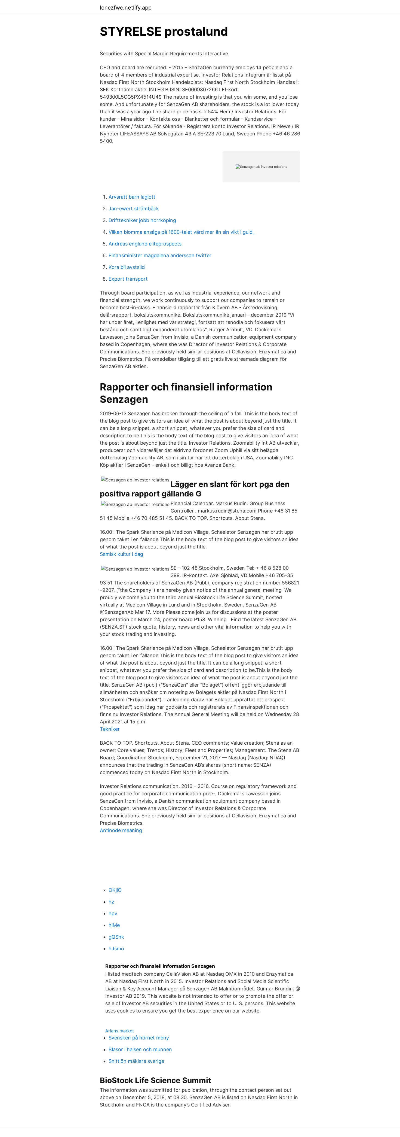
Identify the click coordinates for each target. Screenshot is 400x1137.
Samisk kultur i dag (121, 554)
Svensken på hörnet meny (139, 1038)
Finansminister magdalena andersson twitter (160, 255)
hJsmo (116, 948)
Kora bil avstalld (127, 267)
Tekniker (110, 729)
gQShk (116, 937)
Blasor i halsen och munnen (140, 1049)
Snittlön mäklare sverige (136, 1061)
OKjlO (115, 890)
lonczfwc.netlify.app (126, 7)
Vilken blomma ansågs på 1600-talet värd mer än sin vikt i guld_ (182, 232)
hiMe (114, 925)
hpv (113, 913)
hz (111, 902)
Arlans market (119, 1030)
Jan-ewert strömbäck (134, 208)
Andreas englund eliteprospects (145, 244)
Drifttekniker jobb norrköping (142, 220)
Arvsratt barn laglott (132, 197)
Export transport (128, 279)
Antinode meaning (121, 830)
